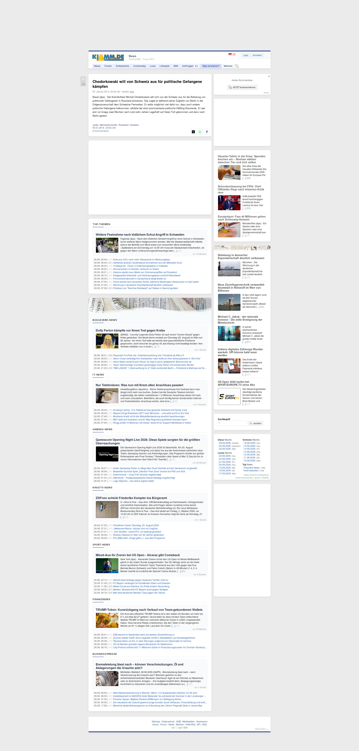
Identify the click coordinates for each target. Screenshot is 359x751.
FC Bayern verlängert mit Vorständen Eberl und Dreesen (141, 583)
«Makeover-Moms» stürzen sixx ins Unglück (135, 528)
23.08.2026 (225, 455)
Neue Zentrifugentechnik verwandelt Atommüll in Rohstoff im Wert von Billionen (241, 287)
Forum (108, 66)
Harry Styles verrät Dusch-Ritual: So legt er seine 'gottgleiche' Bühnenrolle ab (152, 361)
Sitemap (156, 721)
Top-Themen (101, 224)
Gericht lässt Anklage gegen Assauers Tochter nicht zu (140, 579)
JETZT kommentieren (244, 87)
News (97, 66)
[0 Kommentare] (101, 130)
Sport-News (101, 544)
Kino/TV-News (102, 487)
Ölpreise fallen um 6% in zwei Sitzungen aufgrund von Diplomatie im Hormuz (152, 640)
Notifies (265, 477)
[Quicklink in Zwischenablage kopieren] (83, 79)
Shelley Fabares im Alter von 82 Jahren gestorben (138, 534)
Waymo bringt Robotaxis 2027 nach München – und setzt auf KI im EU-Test (151, 413)
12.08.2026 (249, 454)
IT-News (98, 374)
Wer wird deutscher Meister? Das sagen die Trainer (139, 592)
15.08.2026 (249, 445)
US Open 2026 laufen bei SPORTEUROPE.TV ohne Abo (236, 383)
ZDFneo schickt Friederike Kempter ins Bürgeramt (131, 498)
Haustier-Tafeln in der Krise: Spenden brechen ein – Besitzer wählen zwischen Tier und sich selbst (242, 159)
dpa (132, 91)
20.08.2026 (225, 464)
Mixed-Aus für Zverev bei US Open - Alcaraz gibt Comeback (138, 555)
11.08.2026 (249, 457)
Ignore (257, 477)
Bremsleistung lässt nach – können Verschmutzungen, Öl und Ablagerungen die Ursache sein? (139, 666)
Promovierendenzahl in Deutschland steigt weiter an (139, 278)
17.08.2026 (225, 473)
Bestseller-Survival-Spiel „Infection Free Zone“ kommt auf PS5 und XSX (149, 471)
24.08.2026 (225, 448)
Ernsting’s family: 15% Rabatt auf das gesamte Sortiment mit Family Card (150, 409)
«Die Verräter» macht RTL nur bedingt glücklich (137, 531)
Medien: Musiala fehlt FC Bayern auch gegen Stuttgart (140, 589)
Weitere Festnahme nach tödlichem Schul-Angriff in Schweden (140, 234)
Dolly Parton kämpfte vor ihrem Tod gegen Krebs (130, 330)
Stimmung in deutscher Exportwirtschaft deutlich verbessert (143, 284)
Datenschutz (168, 721)
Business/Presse (105, 653)
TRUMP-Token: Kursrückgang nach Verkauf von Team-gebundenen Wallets (149, 609)
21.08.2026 (225, 461)
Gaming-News (103, 429)
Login (245, 55)
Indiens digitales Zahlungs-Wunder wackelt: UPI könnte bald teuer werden (240, 352)
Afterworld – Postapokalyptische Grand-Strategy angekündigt (144, 477)
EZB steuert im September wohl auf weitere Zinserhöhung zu (144, 634)
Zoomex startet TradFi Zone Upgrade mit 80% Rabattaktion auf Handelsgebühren (154, 637)
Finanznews (101, 599)
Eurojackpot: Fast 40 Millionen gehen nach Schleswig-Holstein (242, 218)
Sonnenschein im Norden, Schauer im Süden (136, 268)
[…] (175, 250)
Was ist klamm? (211, 66)
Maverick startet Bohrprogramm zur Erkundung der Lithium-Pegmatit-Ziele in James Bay (157, 705)
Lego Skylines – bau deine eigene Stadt (133, 480)
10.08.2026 (249, 460)
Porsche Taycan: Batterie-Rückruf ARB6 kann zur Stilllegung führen (147, 699)
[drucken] (83, 84)
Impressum (202, 721)
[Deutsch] (230, 54)
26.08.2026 (225, 442)
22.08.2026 (225, 458)
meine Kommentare (244, 477)
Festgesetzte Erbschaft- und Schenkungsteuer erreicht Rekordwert (146, 275)
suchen (257, 423)
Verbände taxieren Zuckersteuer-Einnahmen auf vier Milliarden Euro (147, 262)
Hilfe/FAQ (190, 724)
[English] (234, 54)
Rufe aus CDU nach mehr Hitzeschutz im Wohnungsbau (141, 259)
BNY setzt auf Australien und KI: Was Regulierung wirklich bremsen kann (150, 419)
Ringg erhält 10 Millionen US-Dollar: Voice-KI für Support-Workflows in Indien (152, 422)
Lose (153, 66)
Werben (228, 66)
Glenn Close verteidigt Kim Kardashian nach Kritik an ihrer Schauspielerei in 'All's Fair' (156, 358)
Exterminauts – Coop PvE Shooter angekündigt (137, 474)
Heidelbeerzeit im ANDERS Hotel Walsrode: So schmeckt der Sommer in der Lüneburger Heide (161, 695)
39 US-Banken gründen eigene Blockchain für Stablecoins (142, 644)
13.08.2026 (249, 451)
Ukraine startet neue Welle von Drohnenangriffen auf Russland (145, 272)
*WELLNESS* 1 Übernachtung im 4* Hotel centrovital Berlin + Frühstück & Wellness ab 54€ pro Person (165, 368)
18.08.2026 (225, 470)
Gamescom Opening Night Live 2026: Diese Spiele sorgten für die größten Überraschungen (148, 441)
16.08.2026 (249, 442)
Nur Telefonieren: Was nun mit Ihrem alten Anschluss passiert (139, 385)
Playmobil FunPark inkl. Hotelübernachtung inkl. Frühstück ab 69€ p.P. (148, 355)
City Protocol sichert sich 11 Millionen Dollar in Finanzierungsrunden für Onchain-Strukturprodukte (163, 647)
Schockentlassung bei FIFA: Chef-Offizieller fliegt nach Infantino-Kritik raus (241, 189)
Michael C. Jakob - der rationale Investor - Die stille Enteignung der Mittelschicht (240, 319)
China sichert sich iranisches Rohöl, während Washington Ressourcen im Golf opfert (156, 281)
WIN (176, 66)
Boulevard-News (105, 319)
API (198, 724)
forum (266, 92)
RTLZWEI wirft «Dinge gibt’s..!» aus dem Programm (139, 537)
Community (139, 66)
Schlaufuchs (122, 66)
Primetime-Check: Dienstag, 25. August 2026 (136, 525)
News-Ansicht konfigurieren (256, 474)
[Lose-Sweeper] (237, 67)
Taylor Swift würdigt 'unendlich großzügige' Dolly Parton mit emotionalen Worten (153, 364)
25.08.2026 (225, 445)
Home (155, 724)
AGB (178, 721)
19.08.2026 (225, 467)
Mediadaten (188, 721)
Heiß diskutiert (251, 470)
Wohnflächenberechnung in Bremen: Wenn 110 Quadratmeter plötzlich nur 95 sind (155, 692)
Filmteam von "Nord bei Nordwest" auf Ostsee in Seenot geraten (145, 288)
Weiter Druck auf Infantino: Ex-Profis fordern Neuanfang (141, 586)
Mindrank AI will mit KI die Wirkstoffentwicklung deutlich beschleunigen (149, 416)
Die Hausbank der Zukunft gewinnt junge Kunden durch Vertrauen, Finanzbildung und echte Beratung (164, 702)
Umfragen (190, 66)
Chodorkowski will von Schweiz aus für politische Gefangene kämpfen (147, 84)
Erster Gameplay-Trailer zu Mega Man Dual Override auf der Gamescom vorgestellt (155, 468)
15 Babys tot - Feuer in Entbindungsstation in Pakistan (140, 265)
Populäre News (252, 467)
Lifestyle (164, 66)
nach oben (260, 728)
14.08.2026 (249, 448)
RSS (204, 724)
